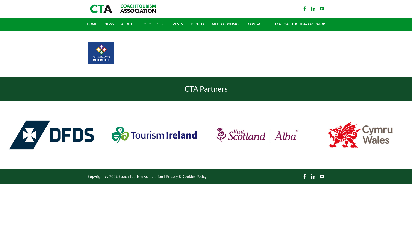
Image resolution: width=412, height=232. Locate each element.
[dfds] (51, 102)
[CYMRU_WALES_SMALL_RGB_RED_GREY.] (360, 123)
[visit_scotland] (257, 102)
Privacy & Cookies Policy (186, 176)
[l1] (122, 6)
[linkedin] (313, 9)
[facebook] (305, 9)
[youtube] (322, 9)
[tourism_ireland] (154, 102)
